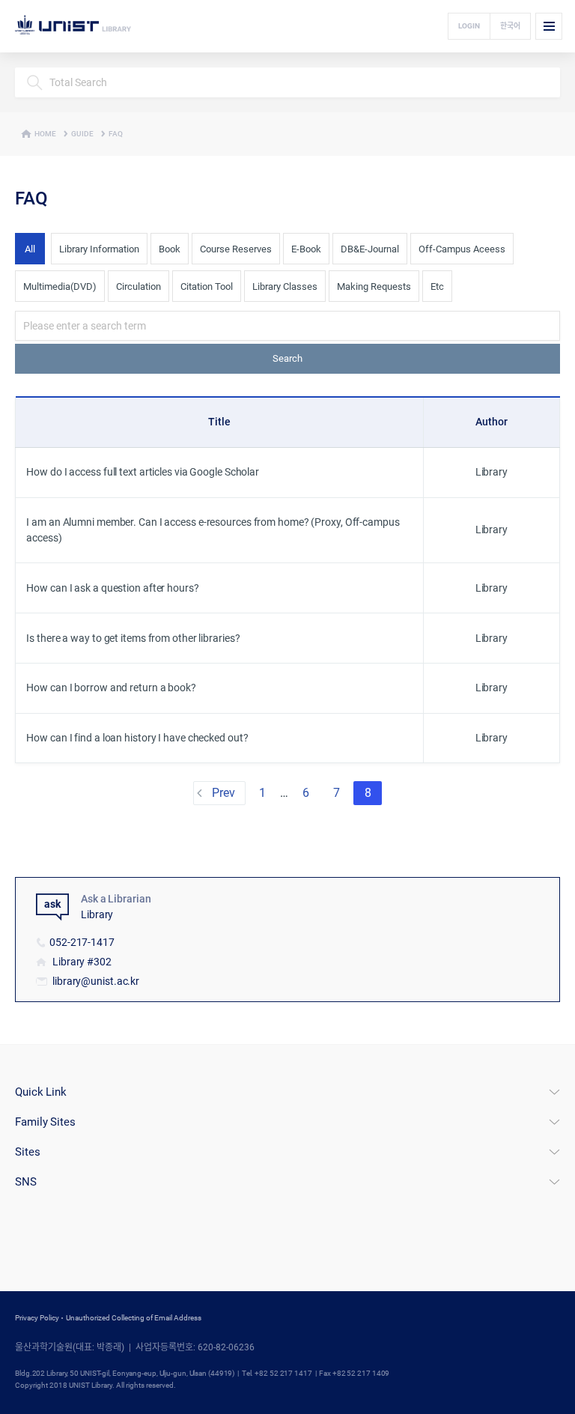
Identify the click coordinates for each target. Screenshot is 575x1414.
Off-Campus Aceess (462, 249)
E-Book (306, 249)
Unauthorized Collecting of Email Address (133, 1318)
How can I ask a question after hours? (112, 588)
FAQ (116, 134)
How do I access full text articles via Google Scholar (142, 472)
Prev (223, 793)
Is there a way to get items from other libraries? (133, 638)
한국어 (510, 26)
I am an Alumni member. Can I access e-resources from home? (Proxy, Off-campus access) (212, 530)
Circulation (138, 286)
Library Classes (284, 286)
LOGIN (469, 26)
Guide (82, 134)
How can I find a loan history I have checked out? (137, 738)
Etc (437, 286)
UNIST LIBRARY (87, 26)
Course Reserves (236, 249)
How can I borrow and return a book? (111, 688)
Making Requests (374, 286)
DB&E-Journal (370, 249)
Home (45, 134)
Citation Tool (206, 286)
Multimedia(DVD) (60, 286)
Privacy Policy (37, 1318)
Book (169, 249)
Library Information (99, 249)
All (30, 249)
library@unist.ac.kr (95, 981)
